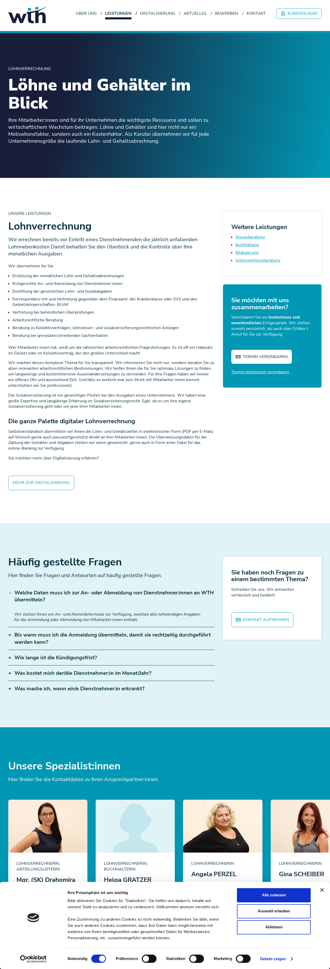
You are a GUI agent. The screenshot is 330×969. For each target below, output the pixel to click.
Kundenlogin (302, 13)
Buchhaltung (247, 245)
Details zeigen (273, 959)
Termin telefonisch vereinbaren (260, 372)
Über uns (86, 13)
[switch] (149, 959)
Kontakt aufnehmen (265, 620)
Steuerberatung (250, 237)
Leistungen (118, 13)
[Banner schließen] (322, 890)
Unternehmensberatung (257, 260)
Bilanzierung (247, 252)
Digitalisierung (157, 13)
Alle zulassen (274, 895)
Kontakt (256, 13)
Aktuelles (195, 13)
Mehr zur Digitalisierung (41, 483)
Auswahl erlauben (274, 911)
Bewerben (226, 13)
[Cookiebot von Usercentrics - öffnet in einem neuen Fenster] (33, 959)
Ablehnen (274, 927)
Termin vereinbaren (265, 357)
